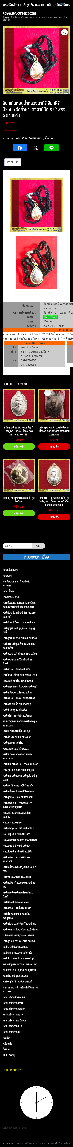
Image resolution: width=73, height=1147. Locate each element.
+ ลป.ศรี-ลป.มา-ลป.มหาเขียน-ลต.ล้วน (17, 815)
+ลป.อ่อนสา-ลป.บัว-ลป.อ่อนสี (17, 737)
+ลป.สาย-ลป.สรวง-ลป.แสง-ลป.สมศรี (16, 859)
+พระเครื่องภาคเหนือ (12, 1026)
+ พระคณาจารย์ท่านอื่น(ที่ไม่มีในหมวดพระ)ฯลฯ (20, 989)
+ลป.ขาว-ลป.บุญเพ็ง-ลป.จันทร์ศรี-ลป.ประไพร (19, 646)
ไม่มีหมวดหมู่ (9, 1055)
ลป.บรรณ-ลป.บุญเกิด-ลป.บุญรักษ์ (19, 970)
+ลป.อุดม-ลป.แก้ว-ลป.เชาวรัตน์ (18, 797)
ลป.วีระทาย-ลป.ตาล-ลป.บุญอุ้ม (17, 953)
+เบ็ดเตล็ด (7, 1043)
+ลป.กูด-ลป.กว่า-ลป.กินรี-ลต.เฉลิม (19, 941)
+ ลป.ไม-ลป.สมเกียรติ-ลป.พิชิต (17, 851)
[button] (64, 32)
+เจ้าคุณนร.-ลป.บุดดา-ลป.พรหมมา (19, 935)
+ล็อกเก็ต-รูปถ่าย (11, 597)
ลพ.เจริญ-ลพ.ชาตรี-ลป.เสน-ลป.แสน (20, 964)
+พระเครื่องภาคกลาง (13, 1014)
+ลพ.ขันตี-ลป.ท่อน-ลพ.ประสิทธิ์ (18, 681)
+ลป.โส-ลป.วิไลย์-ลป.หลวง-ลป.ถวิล (20, 675)
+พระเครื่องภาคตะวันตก (14, 1009)
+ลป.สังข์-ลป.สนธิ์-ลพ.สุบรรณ (17, 908)
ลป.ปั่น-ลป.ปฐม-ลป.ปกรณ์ (15, 947)
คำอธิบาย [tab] (12, 161)
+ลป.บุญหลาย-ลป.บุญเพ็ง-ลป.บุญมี (20, 686)
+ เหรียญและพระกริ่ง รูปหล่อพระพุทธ (16, 583)
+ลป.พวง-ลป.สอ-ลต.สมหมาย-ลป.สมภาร (17, 756)
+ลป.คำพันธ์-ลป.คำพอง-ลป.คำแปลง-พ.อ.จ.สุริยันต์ (17, 805)
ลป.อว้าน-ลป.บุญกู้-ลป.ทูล (15, 976)
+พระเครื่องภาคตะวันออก (14, 1020)
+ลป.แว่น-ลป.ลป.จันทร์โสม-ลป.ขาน (19, 924)
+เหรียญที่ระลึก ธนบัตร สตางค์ (17, 981)
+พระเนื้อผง (8, 591)
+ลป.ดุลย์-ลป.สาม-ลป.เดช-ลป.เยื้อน (20, 638)
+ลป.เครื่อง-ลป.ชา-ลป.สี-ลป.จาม (18, 791)
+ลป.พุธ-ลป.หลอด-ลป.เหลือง (17, 877)
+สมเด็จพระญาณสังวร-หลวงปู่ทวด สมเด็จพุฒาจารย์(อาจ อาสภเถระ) (19, 605)
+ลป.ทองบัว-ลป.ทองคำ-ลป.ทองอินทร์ (18, 894)
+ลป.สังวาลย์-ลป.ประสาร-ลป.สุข (18, 958)
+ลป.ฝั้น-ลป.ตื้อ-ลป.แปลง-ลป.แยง (19, 622)
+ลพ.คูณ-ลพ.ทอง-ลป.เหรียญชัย (18, 770)
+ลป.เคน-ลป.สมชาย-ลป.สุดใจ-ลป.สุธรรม (20, 778)
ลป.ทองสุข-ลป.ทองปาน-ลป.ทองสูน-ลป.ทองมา (20, 723)
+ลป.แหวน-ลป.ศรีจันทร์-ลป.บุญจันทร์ (18, 661)
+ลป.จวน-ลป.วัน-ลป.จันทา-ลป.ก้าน (19, 698)
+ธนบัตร (7, 1038)
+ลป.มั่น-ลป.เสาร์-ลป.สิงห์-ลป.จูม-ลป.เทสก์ (19, 614)
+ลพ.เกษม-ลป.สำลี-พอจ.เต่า (16, 748)
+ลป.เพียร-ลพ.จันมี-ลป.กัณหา (17, 716)
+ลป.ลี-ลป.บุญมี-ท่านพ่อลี (15, 710)
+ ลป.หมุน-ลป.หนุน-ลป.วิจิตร (16, 834)
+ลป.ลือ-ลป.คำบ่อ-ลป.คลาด (16, 902)
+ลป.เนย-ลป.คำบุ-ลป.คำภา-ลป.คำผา (20, 764)
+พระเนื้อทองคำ (10, 570)
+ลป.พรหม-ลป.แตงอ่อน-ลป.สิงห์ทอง (20, 929)
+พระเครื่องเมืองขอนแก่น (28, 138)
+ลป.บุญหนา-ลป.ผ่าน (13, 743)
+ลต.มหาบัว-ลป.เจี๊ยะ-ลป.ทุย (16, 731)
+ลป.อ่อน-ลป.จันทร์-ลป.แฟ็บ (16, 669)
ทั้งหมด (49, 138)
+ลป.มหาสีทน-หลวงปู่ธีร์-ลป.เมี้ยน (19, 785)
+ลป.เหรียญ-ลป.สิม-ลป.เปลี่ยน (17, 692)
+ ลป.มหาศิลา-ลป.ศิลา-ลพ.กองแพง (20, 840)
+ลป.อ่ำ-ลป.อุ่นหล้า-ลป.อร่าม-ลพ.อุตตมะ (17, 916)
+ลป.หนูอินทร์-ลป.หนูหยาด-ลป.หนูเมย (19, 885)
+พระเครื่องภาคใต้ (11, 1032)
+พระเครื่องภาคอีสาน (13, 1003)
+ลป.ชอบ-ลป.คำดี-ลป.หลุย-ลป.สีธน (20, 653)
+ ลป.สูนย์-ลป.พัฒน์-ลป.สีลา (16, 846)
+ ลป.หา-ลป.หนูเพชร (13, 822)
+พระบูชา (7, 576)
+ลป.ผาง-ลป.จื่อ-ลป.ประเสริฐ (17, 704)
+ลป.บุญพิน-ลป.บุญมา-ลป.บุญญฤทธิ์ (19, 630)
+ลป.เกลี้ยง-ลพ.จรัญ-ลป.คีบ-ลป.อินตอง (20, 869)
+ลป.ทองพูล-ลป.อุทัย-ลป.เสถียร (18, 828)
